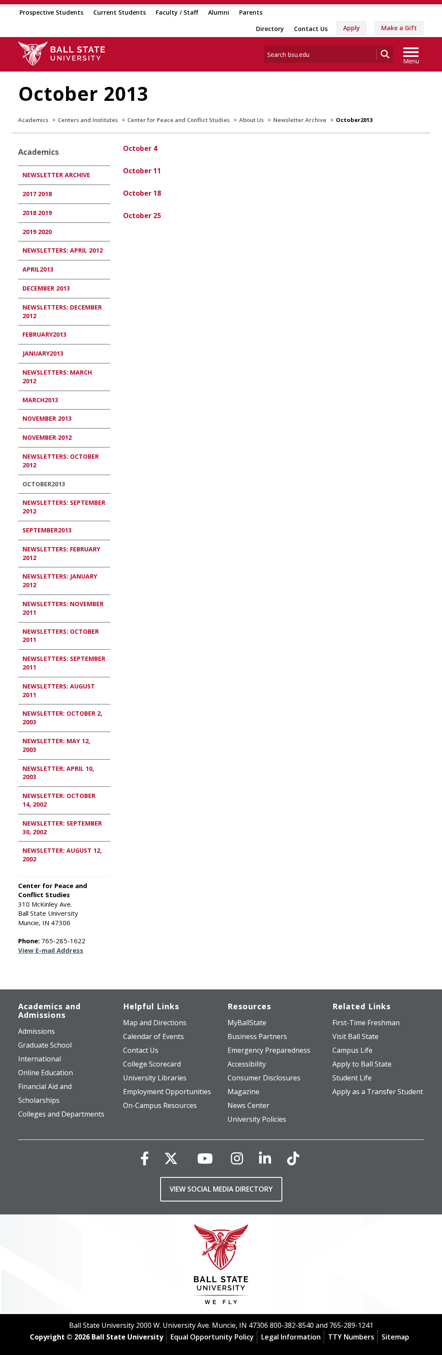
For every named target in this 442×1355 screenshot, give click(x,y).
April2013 (38, 269)
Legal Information (291, 1337)
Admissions (36, 1031)
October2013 (43, 484)
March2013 (40, 400)
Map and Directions (154, 1022)
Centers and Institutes (88, 120)
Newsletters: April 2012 (62, 250)
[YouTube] (205, 1158)
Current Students (119, 12)
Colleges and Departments (61, 1114)
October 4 (140, 148)
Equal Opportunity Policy (212, 1337)
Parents (250, 12)
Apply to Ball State (361, 1064)
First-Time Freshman (366, 1022)
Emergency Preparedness (268, 1050)
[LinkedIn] (265, 1158)
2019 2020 (37, 232)
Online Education (45, 1072)
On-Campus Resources (160, 1105)
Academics (33, 120)
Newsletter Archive (299, 120)
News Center (248, 1105)
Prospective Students (51, 12)
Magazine (243, 1091)
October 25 (142, 215)
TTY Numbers (351, 1337)
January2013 (42, 353)
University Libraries (154, 1078)
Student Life (352, 1078)
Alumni (218, 12)
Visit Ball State (355, 1036)
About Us (251, 120)
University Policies (256, 1119)
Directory (270, 29)
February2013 (44, 334)
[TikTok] (293, 1158)
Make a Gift (399, 28)
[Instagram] (237, 1158)
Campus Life (352, 1050)
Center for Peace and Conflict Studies (178, 120)
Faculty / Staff (177, 12)
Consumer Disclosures (263, 1078)
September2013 (47, 530)
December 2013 (46, 288)
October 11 (142, 170)
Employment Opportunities (167, 1091)
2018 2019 (37, 213)
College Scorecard (152, 1064)
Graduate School (45, 1045)
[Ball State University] (221, 1266)
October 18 (142, 193)
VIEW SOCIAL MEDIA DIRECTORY (221, 1189)
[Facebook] (144, 1158)
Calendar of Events (153, 1036)
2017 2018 (37, 194)
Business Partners (257, 1036)
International (39, 1059)
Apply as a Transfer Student (377, 1091)
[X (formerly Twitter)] (171, 1158)
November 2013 (47, 418)
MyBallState (246, 1022)
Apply (351, 28)
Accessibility (246, 1064)
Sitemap (395, 1337)
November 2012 (47, 437)
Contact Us (311, 29)
